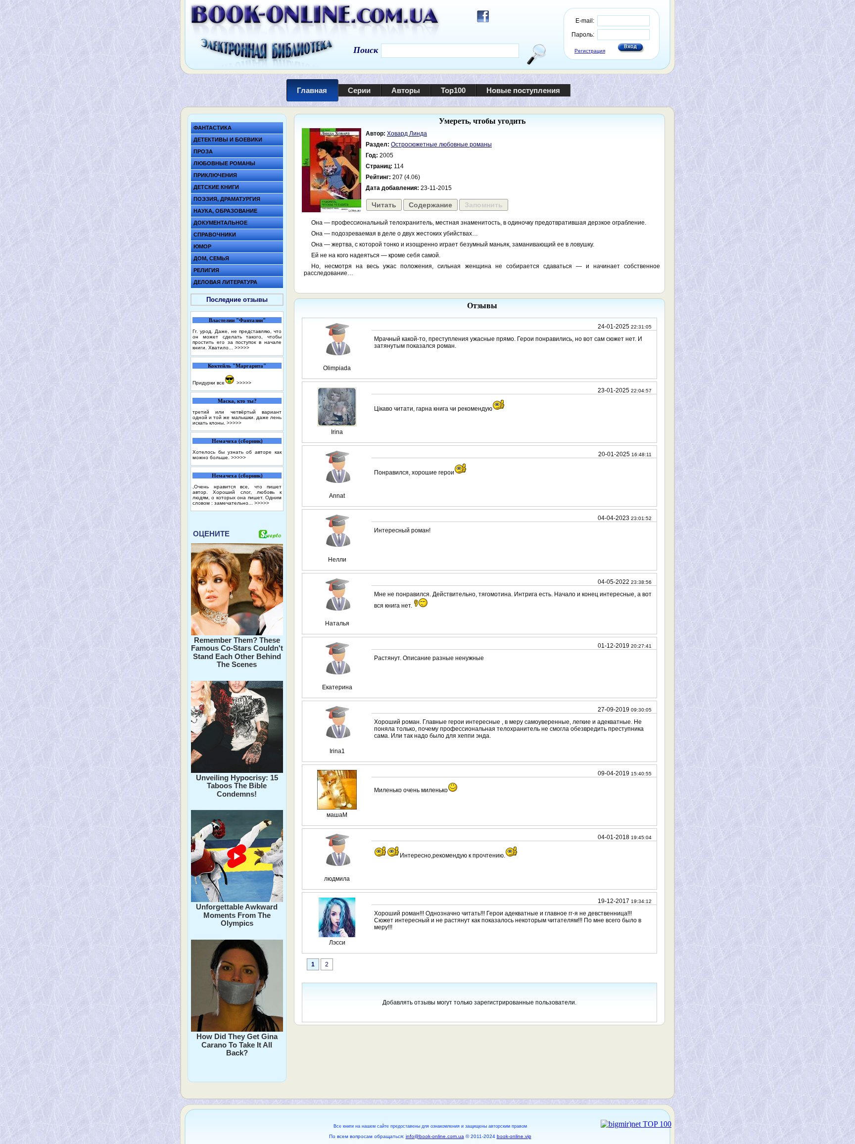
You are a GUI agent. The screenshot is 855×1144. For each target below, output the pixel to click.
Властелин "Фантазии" (237, 320)
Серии (359, 90)
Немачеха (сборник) (237, 441)
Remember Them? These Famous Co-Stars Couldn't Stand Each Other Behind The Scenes (237, 652)
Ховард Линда (407, 133)
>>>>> (242, 347)
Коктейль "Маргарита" (237, 366)
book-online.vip (514, 1136)
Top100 (453, 90)
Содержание (430, 205)
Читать (384, 205)
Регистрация (589, 50)
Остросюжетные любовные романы (441, 144)
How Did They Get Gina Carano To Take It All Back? (237, 1044)
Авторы (405, 90)
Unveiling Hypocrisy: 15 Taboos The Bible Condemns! (237, 785)
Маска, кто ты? (237, 401)
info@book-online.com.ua (435, 1136)
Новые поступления (523, 90)
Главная (312, 90)
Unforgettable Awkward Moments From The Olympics (237, 915)
